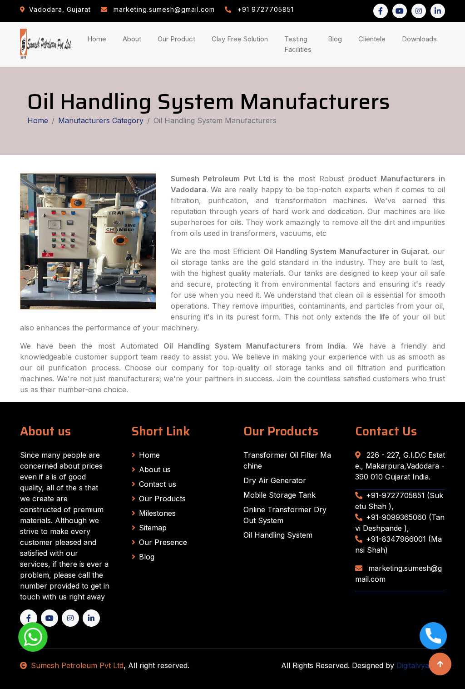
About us (155, 469)
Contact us (157, 484)
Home (98, 38)
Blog (337, 38)
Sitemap (153, 527)
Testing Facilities (299, 44)
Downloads (421, 38)
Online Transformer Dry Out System (284, 515)
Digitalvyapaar (420, 665)
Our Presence (163, 542)
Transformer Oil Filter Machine (287, 460)
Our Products (162, 498)
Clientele (373, 38)
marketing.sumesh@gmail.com (398, 574)
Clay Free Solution (240, 39)
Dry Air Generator (274, 480)
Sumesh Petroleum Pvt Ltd (77, 665)
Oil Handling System (277, 534)
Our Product (176, 39)
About (134, 38)
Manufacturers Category (100, 120)
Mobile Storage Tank (279, 494)
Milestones (157, 513)
